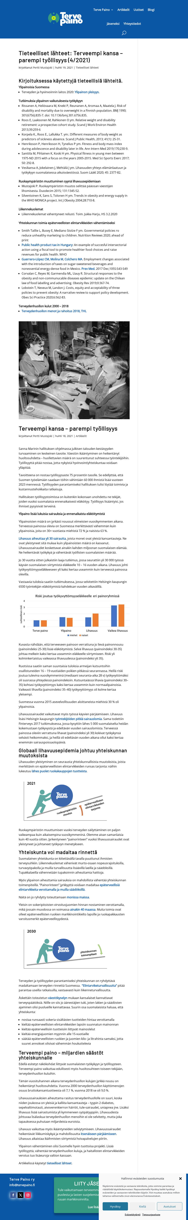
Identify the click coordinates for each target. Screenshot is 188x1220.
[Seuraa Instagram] (28, 1195)
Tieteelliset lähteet (87, 67)
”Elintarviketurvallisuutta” (99, 986)
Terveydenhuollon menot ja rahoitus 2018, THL (54, 311)
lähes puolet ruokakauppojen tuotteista (59, 771)
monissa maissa (78, 897)
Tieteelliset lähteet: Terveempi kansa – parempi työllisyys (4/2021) (71, 56)
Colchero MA (73, 259)
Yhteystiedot (132, 24)
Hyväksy (115, 1206)
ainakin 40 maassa (82, 909)
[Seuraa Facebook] (13, 1195)
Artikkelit (124, 10)
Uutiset (139, 10)
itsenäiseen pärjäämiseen (98, 1134)
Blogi (151, 10)
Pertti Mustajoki (42, 67)
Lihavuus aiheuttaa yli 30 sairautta (42, 538)
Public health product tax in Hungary (47, 245)
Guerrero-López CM (35, 259)
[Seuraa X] (21, 1195)
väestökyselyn (57, 998)
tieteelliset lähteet (59, 1163)
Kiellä (142, 1206)
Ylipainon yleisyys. (87, 92)
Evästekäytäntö (132, 1214)
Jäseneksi (113, 24)
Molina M (56, 259)
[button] (180, 1178)
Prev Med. (88, 269)
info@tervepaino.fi (22, 1185)
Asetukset (170, 1206)
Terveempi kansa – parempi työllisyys (68, 428)
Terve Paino (101, 10)
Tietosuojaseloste (151, 1214)
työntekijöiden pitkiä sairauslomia (78, 719)
